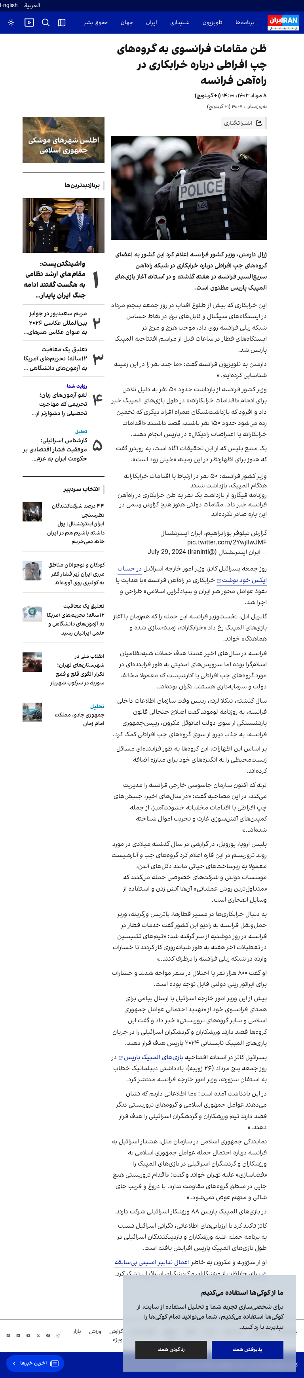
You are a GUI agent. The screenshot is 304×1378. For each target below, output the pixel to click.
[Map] (62, 23)
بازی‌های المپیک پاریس (153, 1057)
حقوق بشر (96, 23)
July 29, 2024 (167, 552)
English (9, 6)
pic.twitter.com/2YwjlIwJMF (227, 543)
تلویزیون (212, 23)
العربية (32, 6)
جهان (127, 23)
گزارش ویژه (116, 1335)
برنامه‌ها (245, 23)
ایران (151, 23)
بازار (77, 1331)
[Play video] (29, 22)
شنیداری (180, 23)
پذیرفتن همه (247, 1350)
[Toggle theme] (11, 22)
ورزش (95, 1331)
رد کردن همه (171, 1350)
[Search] (46, 23)
